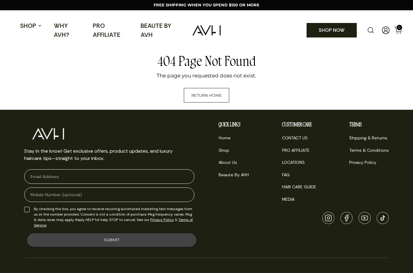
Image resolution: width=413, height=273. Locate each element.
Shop (28, 26)
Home (225, 138)
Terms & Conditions (369, 150)
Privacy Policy (162, 219)
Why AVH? (61, 30)
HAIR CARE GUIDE (299, 187)
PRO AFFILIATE (106, 30)
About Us (228, 162)
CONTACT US (295, 138)
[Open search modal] (371, 30)
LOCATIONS (293, 162)
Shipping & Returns (368, 138)
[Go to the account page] (383, 30)
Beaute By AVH (156, 30)
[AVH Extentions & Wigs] (206, 30)
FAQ (286, 174)
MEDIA (288, 199)
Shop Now (332, 30)
